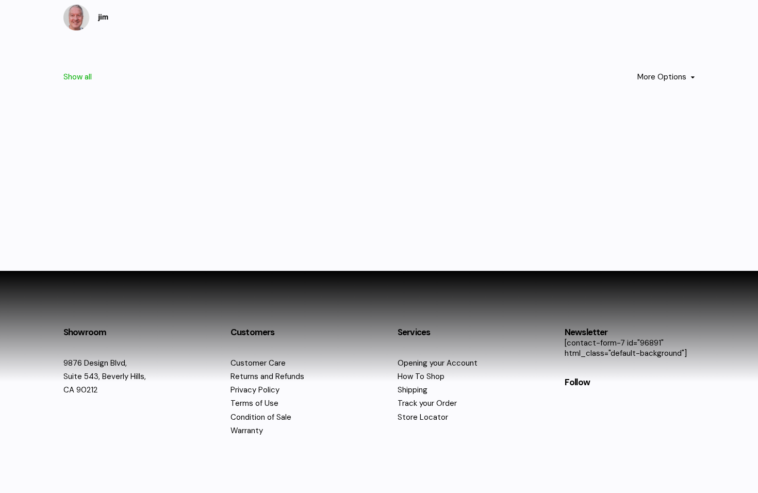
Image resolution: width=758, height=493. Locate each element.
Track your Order (427, 403)
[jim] (86, 17)
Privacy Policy (254, 390)
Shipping (412, 390)
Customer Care (258, 363)
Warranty (246, 430)
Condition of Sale (260, 417)
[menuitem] (77, 86)
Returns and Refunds (267, 376)
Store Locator (423, 417)
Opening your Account (437, 363)
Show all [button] (77, 77)
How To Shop (421, 376)
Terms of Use (254, 403)
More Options (661, 77)
